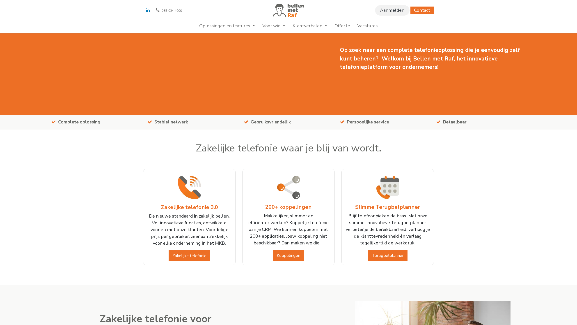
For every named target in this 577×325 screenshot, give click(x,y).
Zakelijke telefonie (189, 255)
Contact (422, 10)
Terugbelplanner (388, 255)
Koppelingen (288, 255)
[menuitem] (227, 26)
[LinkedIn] (147, 10)
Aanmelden (392, 10)
